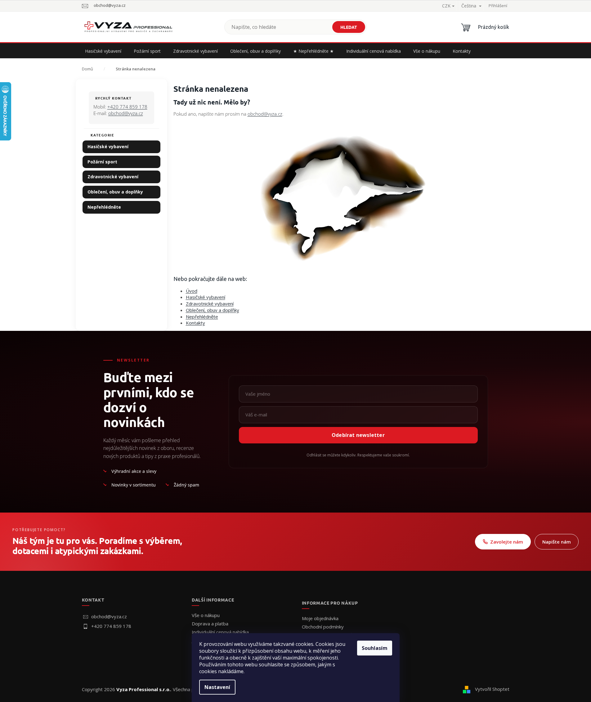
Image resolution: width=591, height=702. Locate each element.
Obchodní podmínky (323, 627)
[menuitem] (103, 51)
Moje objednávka (320, 618)
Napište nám (556, 542)
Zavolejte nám (506, 542)
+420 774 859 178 (127, 107)
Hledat (348, 27)
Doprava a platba (210, 623)
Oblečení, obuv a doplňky (115, 192)
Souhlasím (374, 648)
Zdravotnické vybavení (112, 177)
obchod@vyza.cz (125, 113)
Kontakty (195, 323)
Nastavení (217, 687)
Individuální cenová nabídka (220, 632)
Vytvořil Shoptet (492, 689)
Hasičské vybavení (107, 146)
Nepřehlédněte (104, 207)
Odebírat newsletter (358, 435)
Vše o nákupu (206, 615)
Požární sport (102, 162)
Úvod (191, 291)
